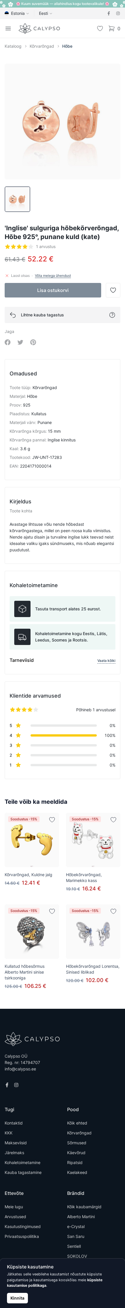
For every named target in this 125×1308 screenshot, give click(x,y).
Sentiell (74, 1246)
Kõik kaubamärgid (84, 1206)
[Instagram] (118, 13)
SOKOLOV (77, 1256)
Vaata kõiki (106, 660)
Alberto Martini (81, 1216)
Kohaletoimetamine (22, 1162)
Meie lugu (14, 1206)
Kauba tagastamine (23, 1172)
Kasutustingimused (23, 1226)
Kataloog (13, 46)
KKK (8, 1132)
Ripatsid (75, 1162)
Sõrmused (76, 1142)
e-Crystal (76, 1226)
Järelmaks (14, 1152)
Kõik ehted (77, 1122)
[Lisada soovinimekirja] (52, 820)
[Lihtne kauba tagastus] (112, 314)
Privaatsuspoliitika (22, 1236)
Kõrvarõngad (42, 46)
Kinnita (17, 1297)
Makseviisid (16, 1142)
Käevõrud (76, 1152)
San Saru (75, 1236)
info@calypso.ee (20, 1068)
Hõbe (67, 46)
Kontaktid (14, 1122)
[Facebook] (109, 13)
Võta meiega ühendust (53, 275)
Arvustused (15, 1216)
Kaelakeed (77, 1172)
